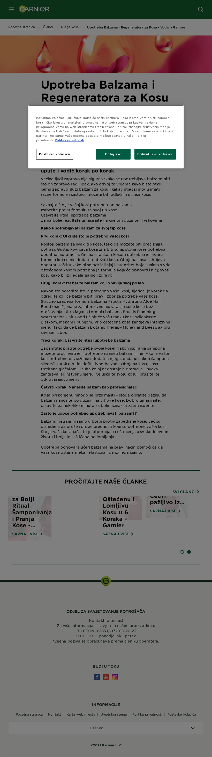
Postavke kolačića (54, 154)
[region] (106, 136)
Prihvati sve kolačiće (155, 154)
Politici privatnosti (69, 140)
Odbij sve (113, 154)
